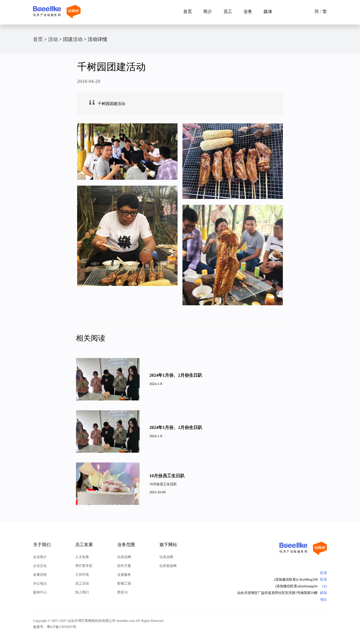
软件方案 (124, 566)
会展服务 (124, 575)
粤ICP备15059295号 (61, 627)
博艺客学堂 (83, 566)
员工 (227, 11)
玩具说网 (124, 557)
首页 (187, 11)
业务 (247, 11)
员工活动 (82, 583)
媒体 (268, 11)
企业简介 (40, 557)
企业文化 (40, 566)
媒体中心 (40, 592)
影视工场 (124, 583)
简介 (207, 11)
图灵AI (122, 592)
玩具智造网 (168, 566)
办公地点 (40, 583)
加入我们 (82, 592)
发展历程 (40, 575)
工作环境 (82, 575)
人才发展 (82, 557)
